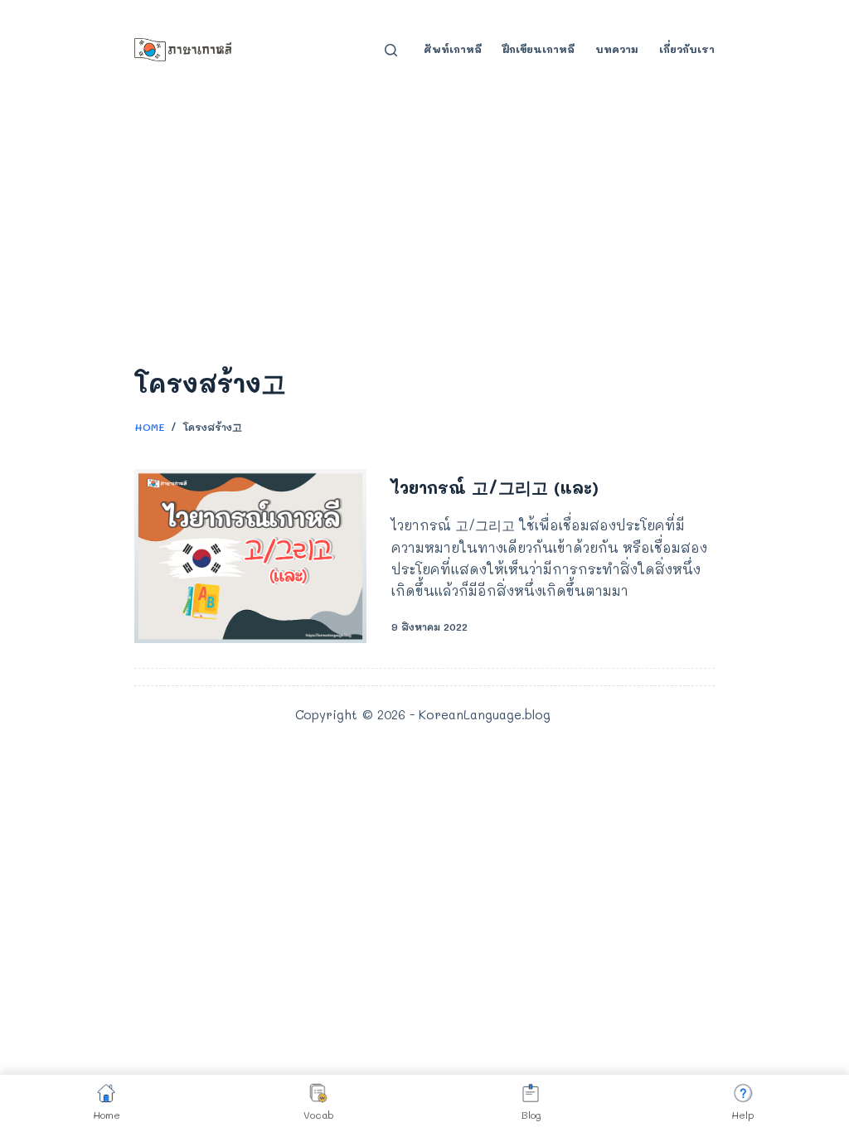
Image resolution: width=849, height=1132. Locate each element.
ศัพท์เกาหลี (453, 49)
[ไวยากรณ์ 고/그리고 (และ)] (250, 556)
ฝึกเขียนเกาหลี (538, 49)
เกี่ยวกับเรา (687, 49)
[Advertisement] (424, 224)
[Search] (391, 50)
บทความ (616, 49)
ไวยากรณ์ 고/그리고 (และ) (495, 487)
